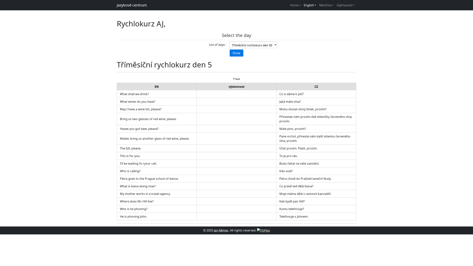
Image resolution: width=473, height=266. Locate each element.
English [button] (309, 5)
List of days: (217, 45)
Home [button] (294, 5)
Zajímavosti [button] (345, 5)
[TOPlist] (263, 230)
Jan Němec (221, 230)
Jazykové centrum (132, 5)
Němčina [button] (325, 5)
